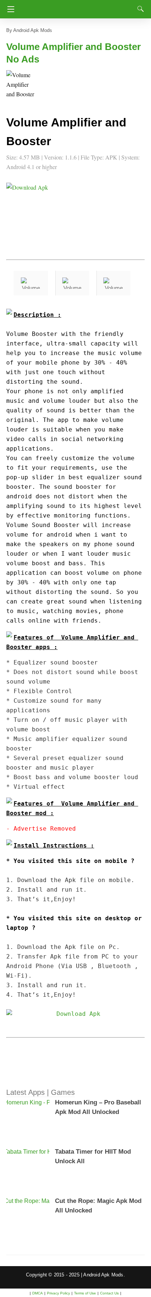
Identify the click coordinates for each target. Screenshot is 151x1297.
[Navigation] (9, 9)
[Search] (139, 9)
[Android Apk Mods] (77, 7)
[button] (21, 85)
